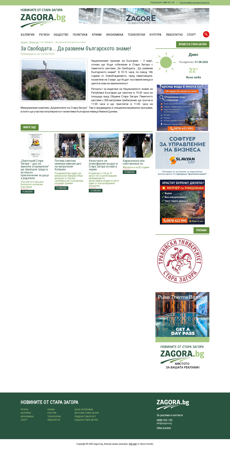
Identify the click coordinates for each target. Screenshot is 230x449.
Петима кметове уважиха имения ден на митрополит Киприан (68, 165)
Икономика (114, 34)
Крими (97, 34)
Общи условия (164, 427)
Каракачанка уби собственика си (133, 162)
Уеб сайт (133, 444)
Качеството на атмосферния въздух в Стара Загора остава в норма (103, 165)
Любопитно (174, 34)
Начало (24, 42)
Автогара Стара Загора (86, 413)
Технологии (136, 34)
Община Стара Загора (86, 420)
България (27, 34)
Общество (61, 34)
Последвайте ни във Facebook (194, 2)
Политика (80, 34)
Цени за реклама (83, 409)
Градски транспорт (85, 416)
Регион (44, 34)
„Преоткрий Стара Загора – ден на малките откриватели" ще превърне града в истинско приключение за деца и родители (35, 169)
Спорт (191, 34)
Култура (155, 34)
